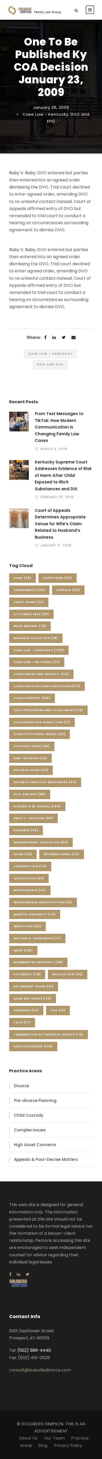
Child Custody (28, 1115)
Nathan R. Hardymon (37, 938)
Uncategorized (33, 1046)
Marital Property (35, 914)
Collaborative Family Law (42, 722)
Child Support (32, 698)
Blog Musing (30, 626)
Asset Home (29, 602)
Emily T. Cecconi (33, 818)
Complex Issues (30, 1130)
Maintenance (30, 890)
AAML (22, 578)
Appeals (68, 590)
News (23, 950)
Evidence (26, 830)
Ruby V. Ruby (22, 173)
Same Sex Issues (33, 998)
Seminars (26, 1010)
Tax (57, 1010)
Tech (22, 1022)
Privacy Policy (68, 1445)
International (62, 854)
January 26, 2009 (51, 107)
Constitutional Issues (39, 734)
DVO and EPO (50, 364)
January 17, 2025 (56, 545)
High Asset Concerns (35, 1144)
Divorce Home (31, 770)
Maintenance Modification (43, 902)
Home (23, 854)
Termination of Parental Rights (48, 1034)
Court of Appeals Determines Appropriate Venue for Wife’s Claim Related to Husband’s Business (60, 524)
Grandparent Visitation (41, 842)
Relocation (67, 974)
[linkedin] (18, 1274)
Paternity (27, 974)
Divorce (21, 1086)
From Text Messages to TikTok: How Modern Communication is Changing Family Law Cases (59, 427)
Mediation (27, 926)
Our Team (54, 1438)
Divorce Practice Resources (45, 782)
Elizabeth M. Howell (37, 806)
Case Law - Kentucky (45, 114)
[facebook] (10, 1274)
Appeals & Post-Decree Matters (46, 1159)
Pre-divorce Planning (35, 1100)
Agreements (29, 590)
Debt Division (30, 758)
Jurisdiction (30, 866)
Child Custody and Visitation (47, 686)
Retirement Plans (34, 986)
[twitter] (28, 1274)
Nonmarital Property (38, 962)
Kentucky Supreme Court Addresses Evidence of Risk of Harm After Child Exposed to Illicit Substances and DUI (63, 475)
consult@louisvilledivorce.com (40, 1370)
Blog (42, 1445)
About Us (28, 1438)
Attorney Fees (31, 614)
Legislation (29, 878)
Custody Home (32, 746)
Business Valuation (36, 638)
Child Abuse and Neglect (41, 674)
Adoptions (57, 578)
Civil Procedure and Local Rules (48, 710)
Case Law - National (37, 662)
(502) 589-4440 (34, 1350)
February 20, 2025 (57, 497)
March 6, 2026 (54, 449)
